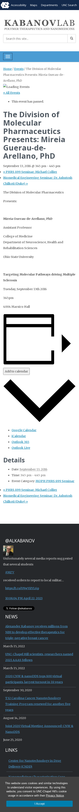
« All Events (11, 93)
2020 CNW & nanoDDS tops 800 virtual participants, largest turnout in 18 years (34, 679)
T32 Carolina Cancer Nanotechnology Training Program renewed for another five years (37, 704)
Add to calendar (16, 371)
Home (7, 69)
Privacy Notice (55, 795)
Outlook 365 (20, 442)
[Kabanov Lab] (39, 24)
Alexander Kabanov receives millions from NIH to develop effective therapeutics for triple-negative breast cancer (36, 632)
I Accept (40, 803)
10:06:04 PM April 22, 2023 (24, 598)
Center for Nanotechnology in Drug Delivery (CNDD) (34, 763)
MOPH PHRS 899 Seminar (55, 481)
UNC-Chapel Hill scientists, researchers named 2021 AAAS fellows (39, 657)
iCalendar (19, 436)
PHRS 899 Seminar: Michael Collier (30, 172)
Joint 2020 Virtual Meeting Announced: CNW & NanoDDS (39, 729)
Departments (49, 5)
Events (19, 69)
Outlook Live (21, 448)
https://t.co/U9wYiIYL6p (22, 588)
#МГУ (9, 572)
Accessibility (18, 5)
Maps (33, 5)
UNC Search (69, 5)
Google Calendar (24, 430)
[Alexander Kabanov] (8, 550)
